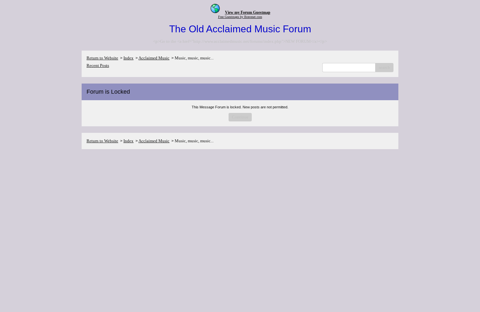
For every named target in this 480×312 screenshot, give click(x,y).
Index (128, 57)
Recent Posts (98, 65)
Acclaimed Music (153, 57)
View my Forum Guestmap (247, 12)
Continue (240, 117)
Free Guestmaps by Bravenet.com (240, 17)
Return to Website (102, 57)
